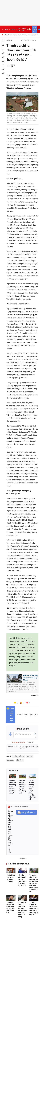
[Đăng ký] (26, 812)
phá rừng (19, 760)
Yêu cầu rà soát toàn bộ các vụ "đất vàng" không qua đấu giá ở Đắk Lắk (32, 790)
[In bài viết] (3, 73)
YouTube (13, 29)
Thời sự (22, 35)
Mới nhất (6, 35)
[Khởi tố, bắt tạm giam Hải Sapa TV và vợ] (10, 870)
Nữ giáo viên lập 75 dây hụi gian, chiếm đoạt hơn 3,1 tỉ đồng (22, 880)
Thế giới (27, 35)
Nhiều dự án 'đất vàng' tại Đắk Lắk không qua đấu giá (30, 678)
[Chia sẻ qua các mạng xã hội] (36, 714)
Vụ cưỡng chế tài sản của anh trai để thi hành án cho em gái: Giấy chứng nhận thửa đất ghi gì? (33, 883)
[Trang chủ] (2, 35)
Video (18, 35)
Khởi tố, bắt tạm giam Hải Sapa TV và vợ (10, 878)
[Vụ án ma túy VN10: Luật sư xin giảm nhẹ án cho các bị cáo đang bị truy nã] (33, 898)
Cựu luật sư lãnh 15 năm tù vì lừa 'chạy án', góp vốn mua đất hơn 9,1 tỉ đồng (22, 909)
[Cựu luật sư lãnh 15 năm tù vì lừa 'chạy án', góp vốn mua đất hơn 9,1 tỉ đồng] (22, 898)
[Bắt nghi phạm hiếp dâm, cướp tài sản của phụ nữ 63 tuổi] (10, 898)
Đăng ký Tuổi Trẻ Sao (35, 29)
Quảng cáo (24, 29)
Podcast (6, 29)
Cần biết (19, 29)
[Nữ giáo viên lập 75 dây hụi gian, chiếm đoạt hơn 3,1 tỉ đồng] (22, 870)
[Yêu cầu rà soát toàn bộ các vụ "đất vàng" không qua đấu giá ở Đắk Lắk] (32, 776)
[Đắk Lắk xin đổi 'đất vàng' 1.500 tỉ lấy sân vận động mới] (22, 776)
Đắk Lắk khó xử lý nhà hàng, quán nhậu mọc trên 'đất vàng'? (12, 787)
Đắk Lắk (29, 756)
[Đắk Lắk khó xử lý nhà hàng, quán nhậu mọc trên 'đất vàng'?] (12, 776)
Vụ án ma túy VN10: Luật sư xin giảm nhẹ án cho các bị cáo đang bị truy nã (33, 908)
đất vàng (10, 760)
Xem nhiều (13, 35)
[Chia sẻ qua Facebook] (26, 714)
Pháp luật (33, 35)
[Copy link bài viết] (31, 714)
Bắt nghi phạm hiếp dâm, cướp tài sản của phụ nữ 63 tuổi (10, 907)
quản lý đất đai (18, 756)
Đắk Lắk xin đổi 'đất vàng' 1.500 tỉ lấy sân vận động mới (22, 787)
